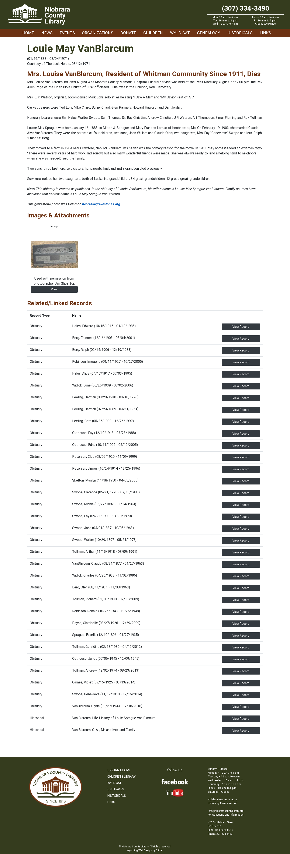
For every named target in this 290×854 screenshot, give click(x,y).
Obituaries (115, 789)
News (46, 32)
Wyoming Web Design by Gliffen (145, 850)
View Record (240, 326)
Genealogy (208, 32)
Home (28, 32)
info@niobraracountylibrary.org (226, 810)
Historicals (239, 32)
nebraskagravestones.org (101, 204)
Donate (128, 32)
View (54, 289)
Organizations (97, 32)
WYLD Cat (180, 32)
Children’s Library (121, 776)
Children (153, 32)
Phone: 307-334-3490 (220, 833)
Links (265, 32)
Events (67, 32)
